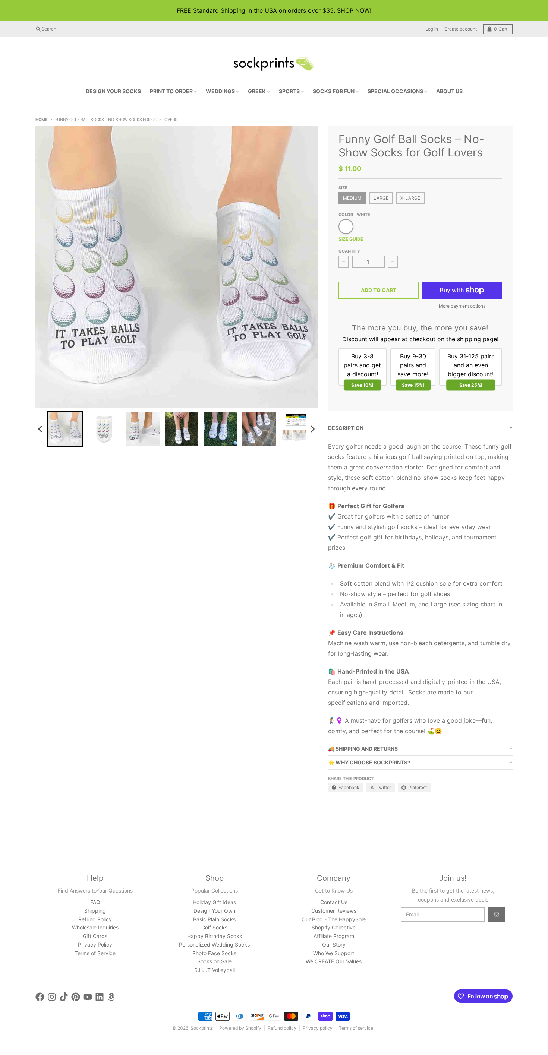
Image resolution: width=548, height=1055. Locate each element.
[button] (65, 429)
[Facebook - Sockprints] (39, 996)
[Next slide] (312, 429)
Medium (352, 198)
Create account (460, 29)
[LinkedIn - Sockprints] (99, 996)
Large (381, 198)
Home (41, 119)
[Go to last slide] (40, 429)
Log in (431, 29)
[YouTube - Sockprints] (87, 996)
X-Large (410, 198)
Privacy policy (318, 1028)
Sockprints (201, 1028)
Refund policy (282, 1028)
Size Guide (350, 239)
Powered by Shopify (240, 1028)
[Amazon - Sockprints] (111, 996)
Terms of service (356, 1028)
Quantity (349, 251)
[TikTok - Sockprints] (63, 996)
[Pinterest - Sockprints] (75, 996)
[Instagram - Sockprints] (51, 996)
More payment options (462, 306)
